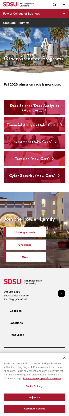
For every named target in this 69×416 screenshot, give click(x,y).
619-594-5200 (12, 292)
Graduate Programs (16, 23)
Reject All (34, 397)
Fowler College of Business (21, 13)
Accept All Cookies (34, 408)
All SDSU (64, 4)
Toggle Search (54, 4)
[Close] (64, 358)
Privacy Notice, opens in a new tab (42, 378)
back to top (61, 293)
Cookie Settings (35, 386)
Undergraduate (24, 232)
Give (25, 257)
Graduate (24, 244)
